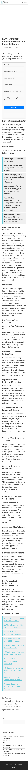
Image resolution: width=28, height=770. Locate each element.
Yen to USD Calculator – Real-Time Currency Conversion (12, 661)
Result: (6, 111)
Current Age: (7, 64)
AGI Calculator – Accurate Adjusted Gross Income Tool (13, 670)
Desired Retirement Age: (10, 71)
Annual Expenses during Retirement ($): (13, 98)
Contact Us (20, 764)
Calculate (14, 107)
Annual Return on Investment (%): (13, 91)
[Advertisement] (14, 23)
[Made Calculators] (4, 2)
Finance (8, 698)
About (14, 764)
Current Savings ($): (9, 78)
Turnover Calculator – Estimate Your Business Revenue (12, 686)
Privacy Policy (8, 764)
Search (5, 719)
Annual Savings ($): (9, 84)
